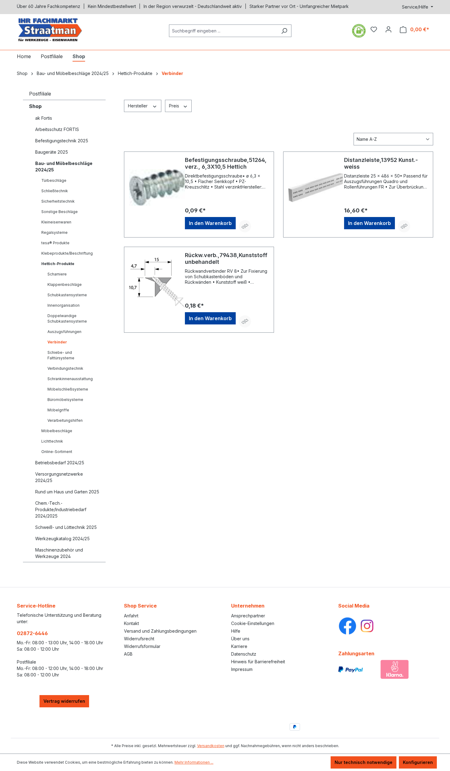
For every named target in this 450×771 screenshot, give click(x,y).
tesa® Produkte (55, 243)
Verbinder (57, 342)
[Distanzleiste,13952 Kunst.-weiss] (316, 187)
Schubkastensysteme (67, 295)
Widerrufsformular (142, 646)
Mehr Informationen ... (193, 762)
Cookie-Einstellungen (252, 623)
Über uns (240, 638)
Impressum (242, 669)
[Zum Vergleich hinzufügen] (245, 226)
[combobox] (223, 30)
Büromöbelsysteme (65, 399)
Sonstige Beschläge (59, 211)
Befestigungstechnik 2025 (61, 140)
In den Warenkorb (210, 223)
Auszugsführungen (64, 331)
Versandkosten (210, 745)
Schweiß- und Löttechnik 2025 (66, 527)
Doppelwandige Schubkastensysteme (67, 318)
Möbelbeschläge (56, 431)
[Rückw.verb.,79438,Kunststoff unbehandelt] (157, 282)
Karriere (239, 646)
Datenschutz (243, 654)
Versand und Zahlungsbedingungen (160, 631)
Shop (35, 106)
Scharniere (57, 274)
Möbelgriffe (58, 410)
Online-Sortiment (56, 451)
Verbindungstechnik (65, 368)
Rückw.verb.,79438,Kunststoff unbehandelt (226, 258)
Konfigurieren (418, 762)
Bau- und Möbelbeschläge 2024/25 (63, 166)
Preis (174, 105)
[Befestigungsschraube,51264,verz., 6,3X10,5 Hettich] (157, 187)
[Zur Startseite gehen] (63, 30)
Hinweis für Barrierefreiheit (258, 661)
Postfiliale (40, 94)
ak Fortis (43, 118)
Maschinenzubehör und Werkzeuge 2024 (59, 553)
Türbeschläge (53, 180)
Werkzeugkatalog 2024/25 (62, 538)
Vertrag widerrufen (64, 701)
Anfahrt (131, 615)
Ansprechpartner (248, 615)
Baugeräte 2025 (51, 152)
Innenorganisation (63, 305)
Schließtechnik (54, 191)
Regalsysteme (54, 232)
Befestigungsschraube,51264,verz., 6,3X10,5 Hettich (226, 163)
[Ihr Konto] (388, 29)
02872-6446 (32, 633)
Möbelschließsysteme (67, 389)
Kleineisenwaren (56, 222)
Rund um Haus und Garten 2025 (67, 491)
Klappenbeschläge (64, 284)
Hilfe (235, 631)
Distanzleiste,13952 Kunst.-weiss (381, 163)
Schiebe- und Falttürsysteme (60, 355)
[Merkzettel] (373, 29)
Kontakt (131, 623)
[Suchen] (284, 30)
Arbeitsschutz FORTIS (57, 129)
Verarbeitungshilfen (65, 420)
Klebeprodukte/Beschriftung (67, 253)
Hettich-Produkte (57, 263)
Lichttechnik (52, 441)
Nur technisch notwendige (363, 762)
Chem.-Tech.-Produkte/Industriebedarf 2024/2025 (60, 509)
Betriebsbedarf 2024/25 (59, 462)
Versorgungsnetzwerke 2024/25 (59, 477)
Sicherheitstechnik (58, 201)
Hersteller (138, 105)
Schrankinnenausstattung (70, 378)
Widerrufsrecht (139, 638)
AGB (128, 654)
